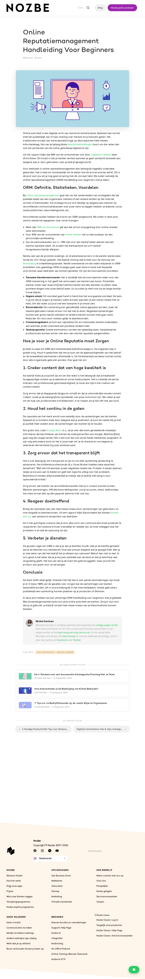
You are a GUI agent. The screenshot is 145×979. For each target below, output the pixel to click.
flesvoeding (29, 263)
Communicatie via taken (19, 927)
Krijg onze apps (14, 886)
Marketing (56, 896)
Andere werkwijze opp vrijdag (21, 938)
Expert (39, 57)
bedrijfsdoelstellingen (80, 144)
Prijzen (10, 891)
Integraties (57, 938)
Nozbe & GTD (58, 959)
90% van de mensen (48, 227)
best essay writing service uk (74, 632)
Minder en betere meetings (20, 933)
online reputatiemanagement (42, 195)
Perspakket (102, 886)
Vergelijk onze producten (109, 925)
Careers (100, 901)
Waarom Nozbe (14, 875)
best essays (69, 636)
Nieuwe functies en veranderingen (68, 922)
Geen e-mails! (14, 922)
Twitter (77, 640)
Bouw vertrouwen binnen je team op (25, 948)
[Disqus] (72, 783)
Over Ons (101, 880)
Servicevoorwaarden (106, 896)
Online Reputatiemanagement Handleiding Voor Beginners (68, 41)
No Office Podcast (60, 948)
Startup (55, 891)
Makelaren (56, 880)
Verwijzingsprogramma (18, 901)
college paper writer (107, 625)
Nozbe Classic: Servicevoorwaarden (114, 935)
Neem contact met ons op (109, 875)
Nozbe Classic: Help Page (109, 930)
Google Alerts (54, 430)
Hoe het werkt (14, 880)
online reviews (73, 234)
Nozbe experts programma (20, 907)
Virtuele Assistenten (61, 901)
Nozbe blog (57, 943)
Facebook (62, 640)
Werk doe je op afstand (18, 943)
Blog (100, 7)
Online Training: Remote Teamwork (69, 954)
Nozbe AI (56, 933)
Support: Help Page (61, 927)
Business (28, 57)
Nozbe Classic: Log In (107, 920)
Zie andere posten (72, 720)
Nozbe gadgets (104, 891)
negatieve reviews (101, 154)
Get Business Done (61, 875)
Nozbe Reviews (95, 851)
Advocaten (57, 886)
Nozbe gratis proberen (122, 7)
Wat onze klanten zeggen (20, 896)
